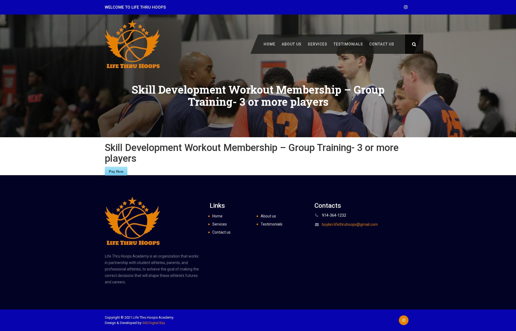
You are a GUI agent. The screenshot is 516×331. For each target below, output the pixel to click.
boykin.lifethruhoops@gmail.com (350, 224)
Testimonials (348, 44)
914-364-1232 (334, 215)
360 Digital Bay (153, 323)
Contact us (381, 44)
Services (317, 44)
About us (292, 44)
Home (269, 44)
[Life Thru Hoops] (132, 43)
